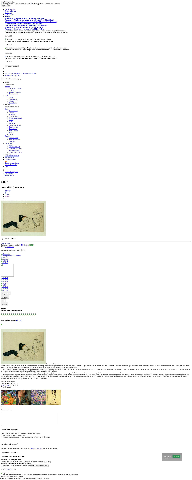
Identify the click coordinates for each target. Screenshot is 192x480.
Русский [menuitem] (7, 73)
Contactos (20, 476)
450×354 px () (27, 245)
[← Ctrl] (4, 263)
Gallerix (9, 469)
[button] (10, 9)
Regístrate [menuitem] (17, 75)
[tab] (8, 191)
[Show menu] (13, 2)
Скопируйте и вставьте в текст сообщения (15, 465)
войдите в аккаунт (36, 448)
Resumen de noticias (12, 66)
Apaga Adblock (6, 385)
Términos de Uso (17, 478)
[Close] (20, 79)
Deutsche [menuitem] (30, 73)
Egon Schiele (9, 247)
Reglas (9, 478)
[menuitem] (35, 73)
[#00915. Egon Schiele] (23, 235)
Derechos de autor (43, 478)
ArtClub (12, 105)
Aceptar (176, 456)
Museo (9, 83)
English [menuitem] (13, 73)
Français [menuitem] (24, 73)
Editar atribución (6, 243)
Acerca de (13, 476)
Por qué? (19, 320)
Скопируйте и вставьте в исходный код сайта (16, 461)
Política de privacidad (30, 478)
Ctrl (18, 250)
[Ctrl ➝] (4, 278)
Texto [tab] (7, 194)
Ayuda (3, 476)
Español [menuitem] (18, 73)
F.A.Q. (7, 476)
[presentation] (98, 198)
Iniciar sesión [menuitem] (9, 75)
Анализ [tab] (7, 196)
